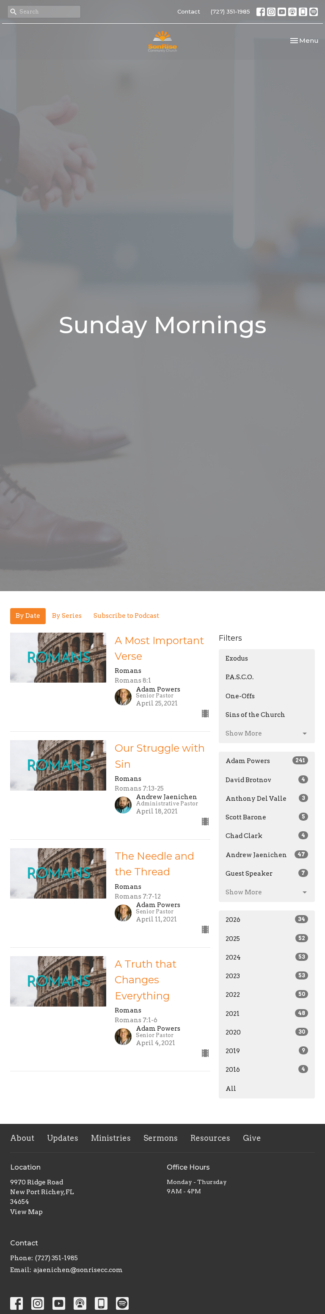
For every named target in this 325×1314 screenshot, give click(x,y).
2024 (265, 957)
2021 (265, 1014)
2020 (265, 1032)
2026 (265, 920)
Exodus (237, 658)
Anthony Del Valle (265, 798)
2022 (265, 995)
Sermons (160, 1138)
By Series (67, 616)
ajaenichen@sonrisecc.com (78, 1270)
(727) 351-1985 (230, 11)
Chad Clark (265, 836)
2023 (265, 976)
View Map (26, 1212)
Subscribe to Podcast (126, 616)
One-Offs (240, 696)
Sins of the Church (255, 715)
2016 (265, 1069)
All (231, 1089)
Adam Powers (265, 761)
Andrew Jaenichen (265, 855)
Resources (210, 1138)
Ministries (111, 1138)
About (22, 1138)
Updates (62, 1138)
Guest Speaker (265, 873)
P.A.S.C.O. (239, 677)
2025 (265, 939)
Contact (188, 11)
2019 (265, 1051)
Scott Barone (265, 817)
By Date (28, 616)
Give (252, 1138)
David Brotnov (265, 780)
